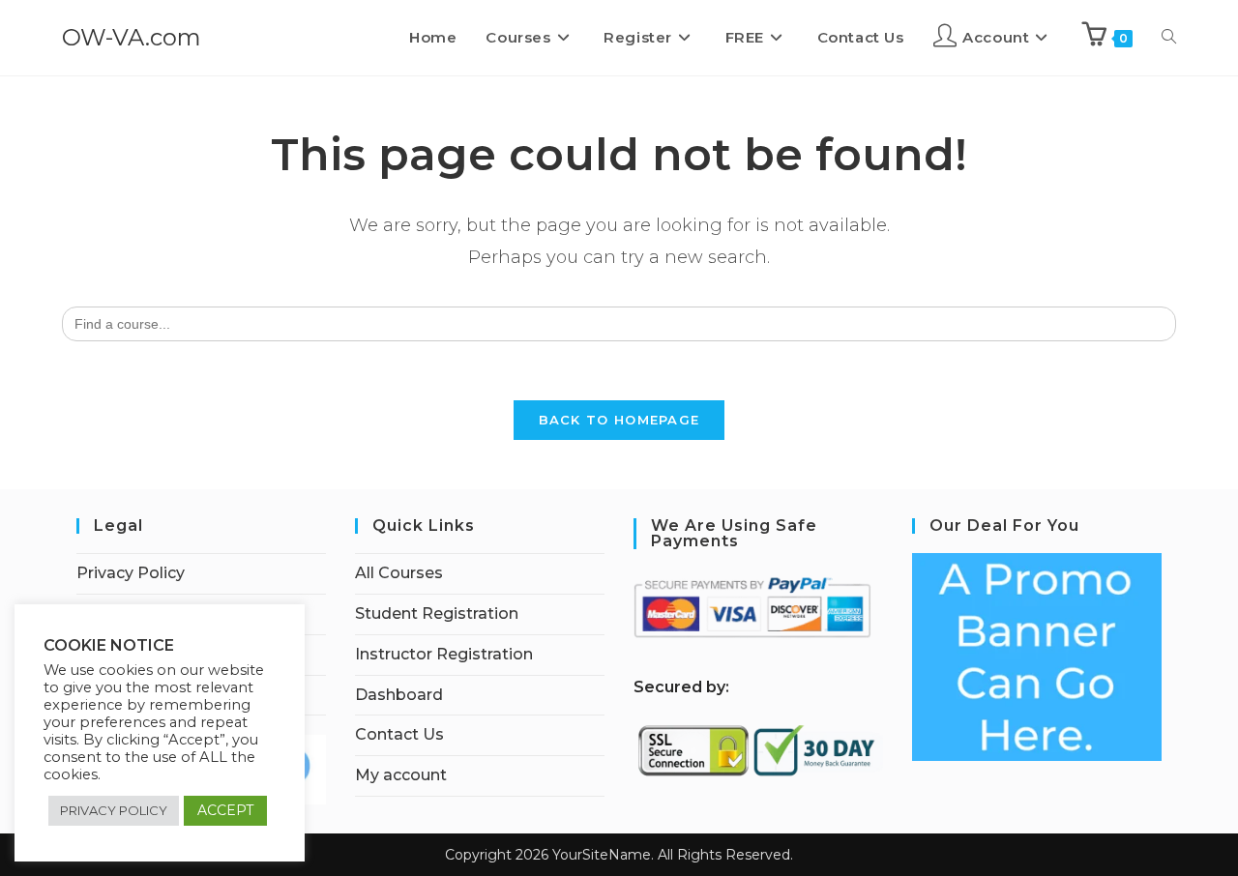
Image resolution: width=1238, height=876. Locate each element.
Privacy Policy (130, 573)
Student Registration (436, 613)
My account (401, 775)
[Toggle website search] (1169, 37)
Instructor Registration (444, 654)
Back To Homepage (619, 419)
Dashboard (399, 695)
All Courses (399, 573)
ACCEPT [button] (225, 810)
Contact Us (399, 734)
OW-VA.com (131, 37)
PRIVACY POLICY (113, 810)
